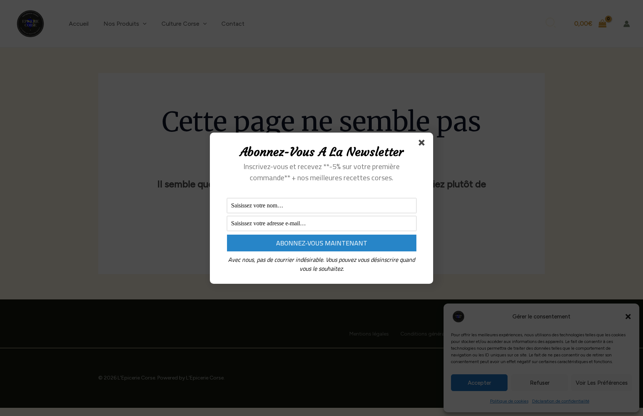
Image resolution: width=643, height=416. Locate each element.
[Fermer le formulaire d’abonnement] (423, 144)
